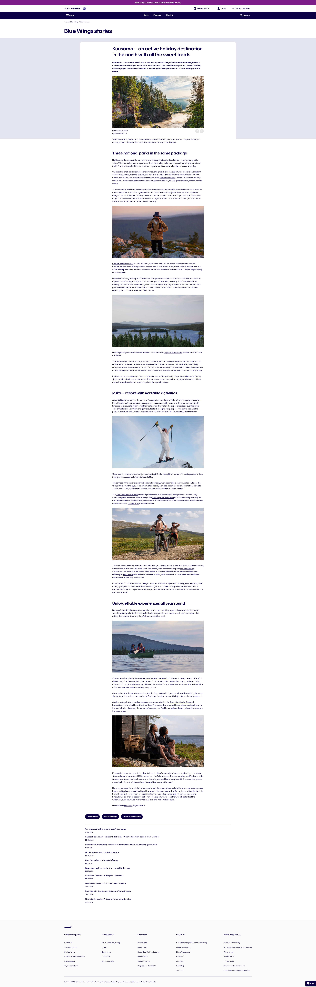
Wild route (146, 616)
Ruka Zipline (149, 589)
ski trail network (174, 474)
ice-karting (185, 773)
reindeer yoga (137, 684)
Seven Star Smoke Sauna (181, 702)
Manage (157, 15)
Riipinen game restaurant (163, 498)
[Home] (72, 8)
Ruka (114, 403)
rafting (115, 616)
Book (146, 15)
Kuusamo (128, 806)
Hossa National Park (149, 361)
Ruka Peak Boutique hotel (127, 495)
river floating (152, 693)
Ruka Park (124, 412)
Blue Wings (74, 22)
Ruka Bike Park (191, 583)
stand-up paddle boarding (157, 678)
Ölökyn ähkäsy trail (169, 376)
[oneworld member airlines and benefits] (84, 8)
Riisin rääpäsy (165, 284)
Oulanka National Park (122, 172)
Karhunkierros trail (167, 178)
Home (66, 22)
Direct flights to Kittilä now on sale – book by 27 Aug (158, 2)
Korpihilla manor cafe (173, 352)
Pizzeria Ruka (133, 504)
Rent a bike (128, 575)
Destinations (84, 22)
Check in (169, 15)
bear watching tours (121, 791)
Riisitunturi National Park (122, 264)
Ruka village (154, 483)
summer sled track (120, 589)
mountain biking (187, 569)
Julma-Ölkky (192, 364)
